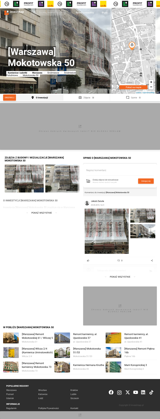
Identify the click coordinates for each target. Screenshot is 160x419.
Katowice (42, 394)
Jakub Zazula (97, 201)
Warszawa (37, 72)
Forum (118, 12)
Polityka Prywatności (48, 408)
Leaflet (138, 92)
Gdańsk (10, 398)
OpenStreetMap (148, 92)
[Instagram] (119, 393)
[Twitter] (127, 393)
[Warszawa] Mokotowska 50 (117, 192)
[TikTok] (151, 393)
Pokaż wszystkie (41, 213)
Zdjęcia (86, 97)
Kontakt (74, 408)
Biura (105, 12)
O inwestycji (42, 97)
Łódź (40, 398)
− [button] (151, 87)
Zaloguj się (146, 181)
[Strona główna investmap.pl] (14, 12)
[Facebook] (111, 393)
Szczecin (74, 398)
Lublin (73, 394)
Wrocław (42, 390)
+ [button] (151, 82)
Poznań (10, 394)
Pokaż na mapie (133, 87)
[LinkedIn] (143, 393)
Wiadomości (137, 12)
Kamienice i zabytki (17, 72)
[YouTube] (135, 393)
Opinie (134, 97)
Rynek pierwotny (85, 12)
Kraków (74, 390)
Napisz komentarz (96, 170)
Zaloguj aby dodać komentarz (111, 270)
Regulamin (11, 408)
